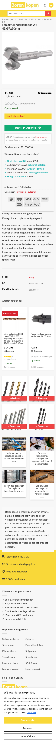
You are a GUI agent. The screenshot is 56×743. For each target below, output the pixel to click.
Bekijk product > (10, 367)
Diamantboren (9, 651)
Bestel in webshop (25, 128)
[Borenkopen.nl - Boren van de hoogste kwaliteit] (26, 5)
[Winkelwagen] (51, 5)
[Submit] (48, 13)
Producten (23, 20)
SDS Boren (31, 663)
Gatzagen (30, 639)
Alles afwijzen (28, 736)
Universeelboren (10, 639)
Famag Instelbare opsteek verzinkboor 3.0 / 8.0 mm (41, 335)
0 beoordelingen (26, 103)
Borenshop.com (41, 137)
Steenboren (31, 657)
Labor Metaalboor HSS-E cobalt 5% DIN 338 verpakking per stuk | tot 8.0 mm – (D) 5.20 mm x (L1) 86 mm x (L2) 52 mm (13, 338)
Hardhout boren (10, 663)
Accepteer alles (28, 720)
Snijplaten (30, 651)
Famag (31, 277)
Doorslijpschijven (34, 645)
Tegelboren (8, 645)
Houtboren (36, 20)
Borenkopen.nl (9, 20)
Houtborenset (32, 669)
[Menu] (4, 5)
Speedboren (8, 657)
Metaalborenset (10, 669)
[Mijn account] (44, 5)
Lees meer (31, 713)
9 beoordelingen (10, 359)
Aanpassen (28, 728)
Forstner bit (21, 192)
